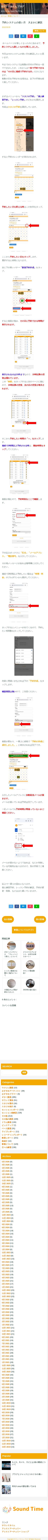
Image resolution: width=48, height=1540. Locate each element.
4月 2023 (5, 1278)
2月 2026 (5, 1171)
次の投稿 (8, 919)
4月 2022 (5, 1315)
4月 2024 (5, 1240)
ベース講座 (6, 1128)
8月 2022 (5, 1303)
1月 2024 (5, 1249)
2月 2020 (5, 1397)
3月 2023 (5, 1281)
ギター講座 (6, 1097)
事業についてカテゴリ (24, 930)
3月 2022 (5, 1318)
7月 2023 (5, 1268)
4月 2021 (5, 1353)
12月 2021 (6, 1328)
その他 (5, 1116)
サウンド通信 (7, 1100)
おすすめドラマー (9, 1094)
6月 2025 (5, 1196)
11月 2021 (6, 1331)
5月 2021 (5, 1350)
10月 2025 (6, 1183)
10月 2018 (6, 1447)
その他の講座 (7, 1119)
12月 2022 (6, 1290)
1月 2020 (5, 1400)
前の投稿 (40, 919)
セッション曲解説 (9, 1113)
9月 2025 (5, 1187)
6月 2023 (5, 1271)
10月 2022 (6, 1296)
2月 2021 (5, 1359)
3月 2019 (5, 1431)
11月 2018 (6, 1444)
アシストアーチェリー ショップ (15, 1532)
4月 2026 (5, 1165)
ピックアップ (7, 1125)
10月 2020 (6, 1372)
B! (23, 36)
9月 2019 (5, 1412)
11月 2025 (6, 1180)
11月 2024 (6, 1218)
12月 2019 (6, 1403)
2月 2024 (5, 1246)
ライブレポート (8, 1131)
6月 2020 (5, 1384)
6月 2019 (5, 1422)
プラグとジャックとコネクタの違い (27, 1474)
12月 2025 (6, 1177)
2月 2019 (5, 1434)
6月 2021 (5, 1347)
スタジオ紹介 (7, 1106)
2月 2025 (5, 1209)
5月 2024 (5, 1237)
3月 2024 (5, 1243)
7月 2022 (5, 1306)
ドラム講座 (6, 1122)
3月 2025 (5, 1205)
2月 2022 (5, 1321)
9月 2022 (5, 1300)
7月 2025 (5, 1193)
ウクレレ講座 (7, 1088)
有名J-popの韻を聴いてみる (24, 1486)
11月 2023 (6, 1256)
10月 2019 (6, 1409)
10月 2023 (6, 1259)
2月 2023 (5, 1284)
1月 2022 (5, 1325)
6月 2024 (5, 1234)
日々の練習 (6, 1147)
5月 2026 (5, 1162)
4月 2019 (5, 1428)
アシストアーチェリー (11, 1528)
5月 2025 (5, 1199)
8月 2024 (5, 1227)
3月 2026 (5, 1168)
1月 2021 (5, 1362)
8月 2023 (5, 1265)
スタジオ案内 (7, 1103)
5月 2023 (5, 1274)
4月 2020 (5, 1390)
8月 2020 (5, 1378)
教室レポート (7, 1138)
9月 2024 (5, 1224)
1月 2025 (5, 1212)
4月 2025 (5, 1202)
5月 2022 (5, 1312)
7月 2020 (5, 1381)
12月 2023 (6, 1252)
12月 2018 (6, 1441)
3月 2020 (5, 1394)
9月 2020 (5, 1375)
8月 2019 (5, 1415)
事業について (39, 31)
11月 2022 (6, 1293)
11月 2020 (6, 1369)
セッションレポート (10, 1110)
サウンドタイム (8, 1525)
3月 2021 (5, 1356)
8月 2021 (5, 1340)
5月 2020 (5, 1387)
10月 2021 (6, 1334)
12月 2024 (6, 1215)
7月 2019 (5, 1419)
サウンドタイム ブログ (12, 6)
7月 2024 (5, 1231)
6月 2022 (5, 1309)
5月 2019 (5, 1425)
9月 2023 (5, 1262)
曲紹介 (5, 1141)
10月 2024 (6, 1221)
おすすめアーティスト (11, 1091)
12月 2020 (6, 1365)
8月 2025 (5, 1190)
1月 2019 (5, 1437)
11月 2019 (6, 1406)
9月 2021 (5, 1337)
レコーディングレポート (12, 1135)
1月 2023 (5, 1287)
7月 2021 (5, 1343)
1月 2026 (5, 1174)
